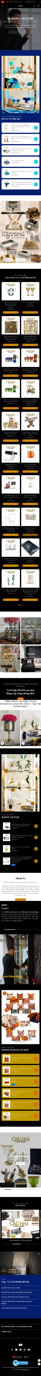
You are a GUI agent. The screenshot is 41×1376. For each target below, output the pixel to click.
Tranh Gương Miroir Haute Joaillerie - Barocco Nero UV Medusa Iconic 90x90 (10, 338)
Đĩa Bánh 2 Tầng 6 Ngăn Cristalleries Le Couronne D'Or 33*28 (30, 497)
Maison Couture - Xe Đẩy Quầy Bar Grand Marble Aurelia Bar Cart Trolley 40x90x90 (30, 401)
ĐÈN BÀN (14, 981)
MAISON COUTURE (14, 32)
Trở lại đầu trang (24, 1369)
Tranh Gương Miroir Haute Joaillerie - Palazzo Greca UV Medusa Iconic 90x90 (30, 338)
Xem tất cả (20, 604)
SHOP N (20, 698)
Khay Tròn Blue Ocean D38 (17, 160)
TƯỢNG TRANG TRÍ (25, 981)
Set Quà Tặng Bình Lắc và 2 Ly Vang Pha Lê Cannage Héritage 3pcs (10, 497)
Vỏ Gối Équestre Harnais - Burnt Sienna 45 (21, 1057)
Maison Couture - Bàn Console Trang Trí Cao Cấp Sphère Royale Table (30, 434)
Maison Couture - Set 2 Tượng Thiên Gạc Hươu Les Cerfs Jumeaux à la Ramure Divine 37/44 (22, 138)
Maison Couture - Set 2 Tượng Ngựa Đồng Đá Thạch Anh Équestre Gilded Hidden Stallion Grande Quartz (21, 858)
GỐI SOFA (5, 981)
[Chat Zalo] (39, 1364)
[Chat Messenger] (39, 1360)
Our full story (20, 899)
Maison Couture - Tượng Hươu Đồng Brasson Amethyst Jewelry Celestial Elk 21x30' (20, 126)
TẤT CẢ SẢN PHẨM (27, 32)
